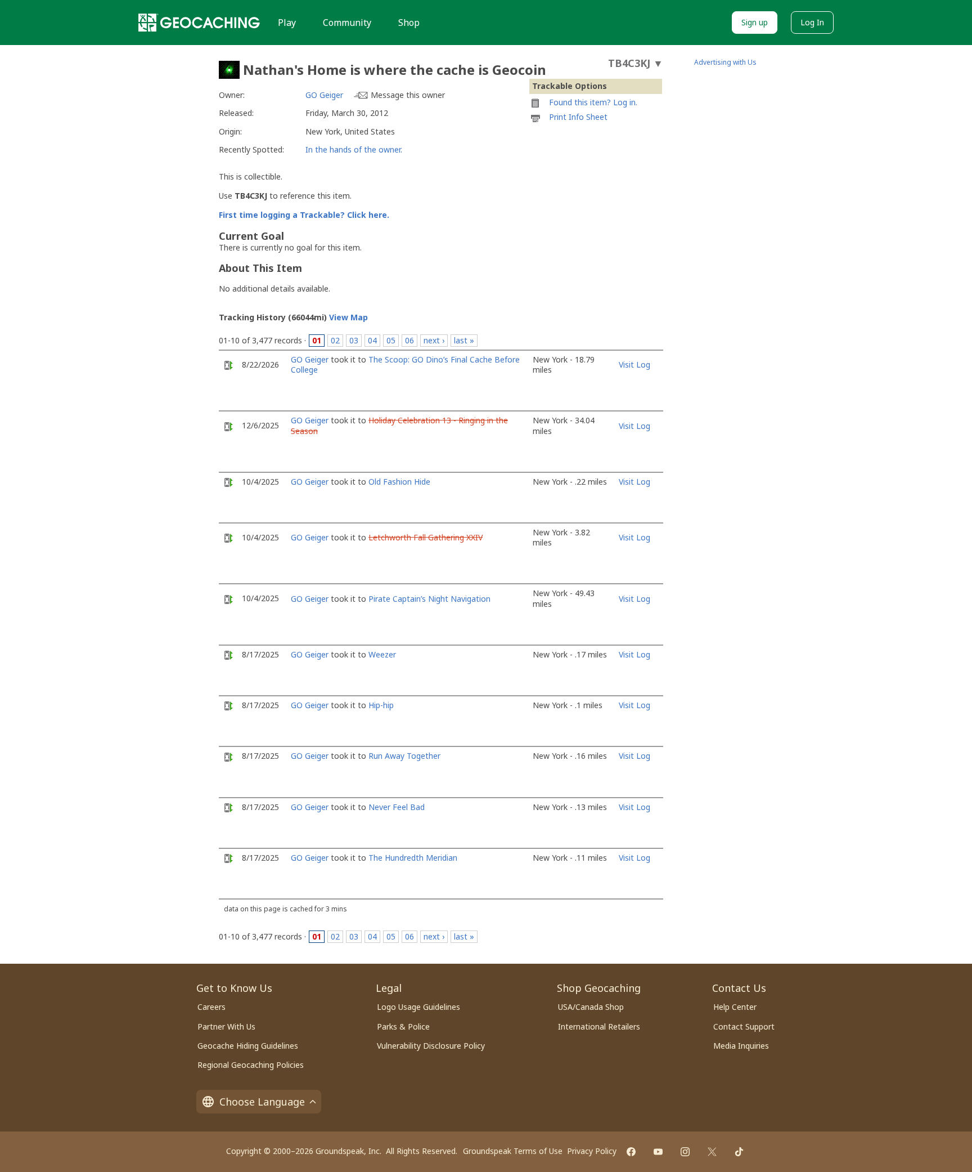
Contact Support (744, 1026)
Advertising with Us (725, 62)
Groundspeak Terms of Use (512, 1151)
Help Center (735, 1006)
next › (434, 340)
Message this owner (408, 95)
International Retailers (599, 1026)
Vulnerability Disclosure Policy (431, 1045)
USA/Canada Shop (591, 1006)
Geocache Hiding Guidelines (247, 1045)
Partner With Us (226, 1026)
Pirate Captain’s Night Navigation (429, 598)
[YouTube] (658, 1151)
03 (353, 340)
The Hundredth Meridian (412, 857)
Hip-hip (381, 705)
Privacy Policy (591, 1151)
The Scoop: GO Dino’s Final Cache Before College (405, 364)
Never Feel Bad (396, 807)
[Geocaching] (199, 22)
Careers (211, 1006)
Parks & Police (403, 1026)
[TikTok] (739, 1151)
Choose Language (262, 1101)
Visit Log (634, 364)
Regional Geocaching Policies (250, 1064)
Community (347, 22)
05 (390, 340)
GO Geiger (324, 95)
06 (409, 340)
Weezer (382, 654)
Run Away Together (404, 755)
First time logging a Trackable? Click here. (304, 214)
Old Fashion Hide (399, 481)
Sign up (754, 22)
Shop (409, 22)
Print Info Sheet (578, 116)
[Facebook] (631, 1151)
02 (335, 340)
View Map (348, 317)
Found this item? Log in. (593, 102)
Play (287, 22)
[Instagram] (685, 1151)
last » (464, 340)
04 (372, 340)
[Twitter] (712, 1151)
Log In (812, 22)
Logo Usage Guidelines (418, 1006)
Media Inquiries (741, 1045)
